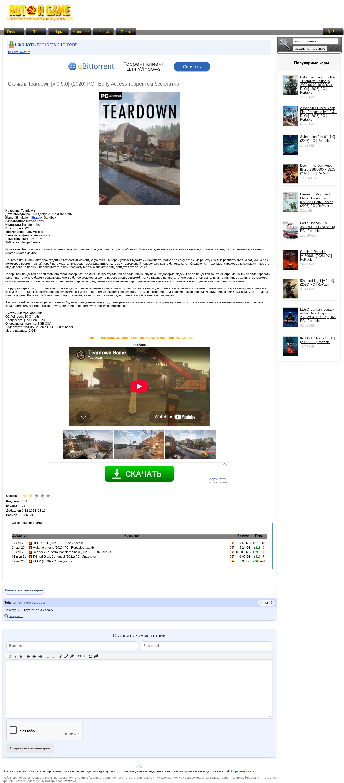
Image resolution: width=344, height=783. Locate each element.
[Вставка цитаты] (79, 656)
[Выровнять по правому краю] (40, 656)
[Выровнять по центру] (34, 656)
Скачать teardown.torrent (46, 44)
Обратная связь (242, 771)
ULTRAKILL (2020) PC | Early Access (58, 543)
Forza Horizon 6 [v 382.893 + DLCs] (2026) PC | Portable (317, 229)
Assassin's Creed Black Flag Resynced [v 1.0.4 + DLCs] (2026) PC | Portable (318, 116)
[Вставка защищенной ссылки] (72, 656)
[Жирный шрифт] (10, 656)
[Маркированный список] (47, 656)
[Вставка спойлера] (91, 656)
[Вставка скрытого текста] (96, 656)
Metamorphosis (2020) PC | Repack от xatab (63, 547)
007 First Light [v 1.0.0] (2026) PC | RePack (317, 285)
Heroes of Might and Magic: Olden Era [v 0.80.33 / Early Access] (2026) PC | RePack (317, 200)
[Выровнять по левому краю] (29, 656)
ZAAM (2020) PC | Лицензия (52, 561)
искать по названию (310, 48)
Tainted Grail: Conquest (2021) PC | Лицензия (64, 556)
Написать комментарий (24, 590)
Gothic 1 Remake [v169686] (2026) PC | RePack (316, 258)
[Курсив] (16, 656)
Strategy (36, 217)
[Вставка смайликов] (60, 656)
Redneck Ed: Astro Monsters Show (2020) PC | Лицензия (72, 552)
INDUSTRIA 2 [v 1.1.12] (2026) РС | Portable (317, 342)
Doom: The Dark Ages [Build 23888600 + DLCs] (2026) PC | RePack (318, 169)
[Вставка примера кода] (85, 656)
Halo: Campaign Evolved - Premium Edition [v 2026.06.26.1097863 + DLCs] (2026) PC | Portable (318, 87)
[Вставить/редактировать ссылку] (66, 656)
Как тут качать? (19, 52)
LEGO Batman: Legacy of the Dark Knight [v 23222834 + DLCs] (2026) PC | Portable (318, 317)
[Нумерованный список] (53, 656)
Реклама (70, 781)
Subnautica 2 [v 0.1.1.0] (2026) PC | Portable (317, 141)
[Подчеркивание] (21, 656)
